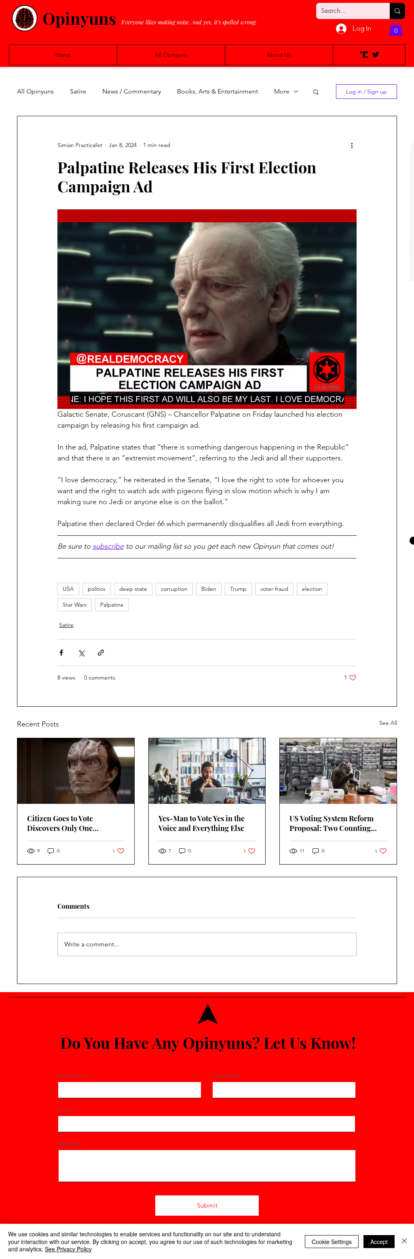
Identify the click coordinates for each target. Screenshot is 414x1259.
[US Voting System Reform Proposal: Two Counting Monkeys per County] (338, 771)
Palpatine (112, 604)
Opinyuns (79, 18)
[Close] (404, 1241)
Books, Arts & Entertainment (217, 91)
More (281, 91)
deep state (133, 588)
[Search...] (397, 11)
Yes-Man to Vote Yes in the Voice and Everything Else (201, 823)
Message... (72, 1143)
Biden (208, 588)
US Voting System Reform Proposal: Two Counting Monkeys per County (331, 823)
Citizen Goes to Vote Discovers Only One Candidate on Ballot (60, 823)
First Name (72, 1075)
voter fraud (274, 588)
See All (388, 722)
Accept (379, 1242)
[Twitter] (375, 54)
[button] (396, 27)
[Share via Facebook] (61, 652)
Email (65, 1109)
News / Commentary (131, 91)
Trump (238, 588)
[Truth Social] (363, 54)
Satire (78, 91)
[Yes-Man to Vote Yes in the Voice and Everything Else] (207, 771)
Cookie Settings (332, 1242)
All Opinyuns (35, 91)
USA (68, 588)
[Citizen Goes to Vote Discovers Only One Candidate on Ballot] (75, 771)
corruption (174, 588)
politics (97, 588)
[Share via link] (101, 652)
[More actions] (352, 145)
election (312, 588)
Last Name (226, 1075)
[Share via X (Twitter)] (81, 652)
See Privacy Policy (68, 1249)
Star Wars (75, 604)
